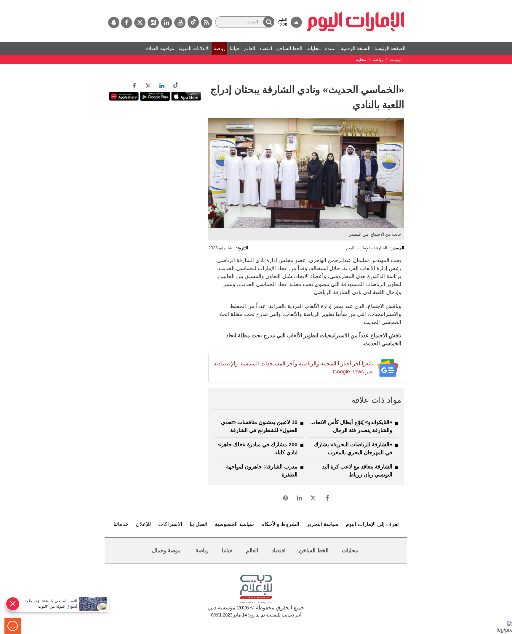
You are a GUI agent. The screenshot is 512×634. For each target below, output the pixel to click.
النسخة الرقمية (355, 48)
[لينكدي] (166, 22)
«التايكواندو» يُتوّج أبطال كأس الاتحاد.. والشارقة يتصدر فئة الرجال (351, 426)
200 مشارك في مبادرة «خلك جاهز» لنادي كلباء (257, 448)
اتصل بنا (198, 524)
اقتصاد (265, 48)
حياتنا (235, 48)
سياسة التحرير (322, 524)
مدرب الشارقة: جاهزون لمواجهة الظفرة (261, 471)
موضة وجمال (166, 550)
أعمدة (331, 48)
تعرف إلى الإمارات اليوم (372, 524)
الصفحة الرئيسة (390, 48)
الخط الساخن (289, 48)
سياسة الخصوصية (234, 524)
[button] (268, 21)
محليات (313, 48)
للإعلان (143, 524)
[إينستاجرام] (153, 22)
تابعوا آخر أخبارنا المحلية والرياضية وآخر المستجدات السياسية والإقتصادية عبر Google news (293, 368)
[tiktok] (193, 22)
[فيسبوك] (126, 22)
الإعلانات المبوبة (193, 48)
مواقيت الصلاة (160, 48)
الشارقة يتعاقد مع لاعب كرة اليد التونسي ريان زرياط (357, 471)
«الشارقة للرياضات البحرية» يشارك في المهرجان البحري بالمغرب (353, 448)
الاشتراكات (170, 524)
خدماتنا (120, 524)
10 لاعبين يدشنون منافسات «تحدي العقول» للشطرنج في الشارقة (259, 426)
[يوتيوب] (179, 22)
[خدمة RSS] (206, 22)
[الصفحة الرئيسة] (355, 3)
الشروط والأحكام (280, 524)
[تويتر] (139, 22)
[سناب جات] (113, 22)
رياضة (219, 48)
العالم (249, 48)
